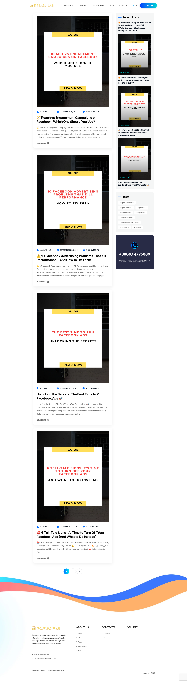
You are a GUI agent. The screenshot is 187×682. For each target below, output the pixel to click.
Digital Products (126, 207)
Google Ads (140, 212)
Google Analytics (126, 217)
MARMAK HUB (45, 112)
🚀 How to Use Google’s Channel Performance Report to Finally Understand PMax (133, 132)
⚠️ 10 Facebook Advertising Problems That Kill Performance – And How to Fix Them (71, 258)
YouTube (137, 227)
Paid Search (124, 227)
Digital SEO (142, 207)
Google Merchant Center (129, 222)
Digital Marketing (127, 202)
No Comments (92, 112)
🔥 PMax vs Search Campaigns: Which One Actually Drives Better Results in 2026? (134, 80)
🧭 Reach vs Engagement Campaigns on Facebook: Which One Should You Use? (67, 120)
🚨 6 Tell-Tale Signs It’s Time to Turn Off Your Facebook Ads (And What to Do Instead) (70, 535)
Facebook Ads (125, 212)
